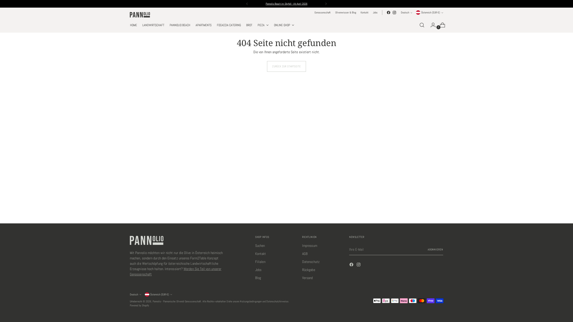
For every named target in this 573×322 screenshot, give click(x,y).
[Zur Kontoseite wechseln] (431, 25)
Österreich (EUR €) (430, 12)
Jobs (258, 269)
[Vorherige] (247, 4)
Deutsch (405, 12)
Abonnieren (435, 249)
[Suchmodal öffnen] (421, 25)
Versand (307, 277)
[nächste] (326, 4)
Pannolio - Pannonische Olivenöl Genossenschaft (177, 301)
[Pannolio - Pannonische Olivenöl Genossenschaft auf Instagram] (394, 13)
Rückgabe (308, 269)
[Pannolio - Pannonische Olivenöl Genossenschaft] (140, 14)
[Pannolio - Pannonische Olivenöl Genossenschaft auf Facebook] (389, 13)
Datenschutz (311, 261)
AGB (305, 253)
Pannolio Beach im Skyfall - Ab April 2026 (287, 4)
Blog (258, 277)
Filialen (260, 261)
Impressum (309, 245)
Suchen (260, 245)
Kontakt (260, 253)
